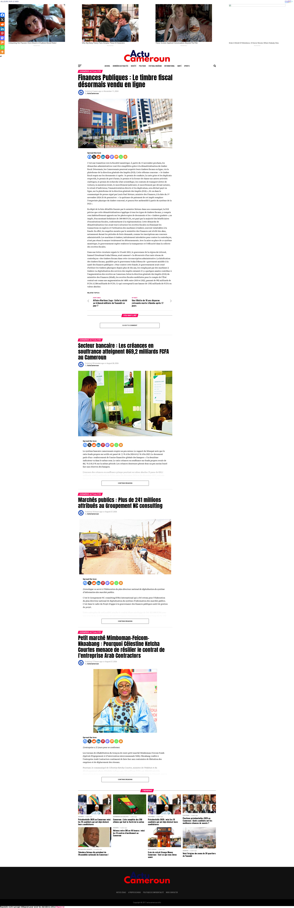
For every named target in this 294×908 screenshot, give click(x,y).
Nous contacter (172, 892)
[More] (125, 157)
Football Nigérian (155, 66)
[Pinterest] (107, 157)
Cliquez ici (59, 907)
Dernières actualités (120, 66)
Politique (142, 66)
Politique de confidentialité (153, 892)
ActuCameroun (93, 93)
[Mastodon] (112, 157)
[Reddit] (98, 157)
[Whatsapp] (121, 157)
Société (133, 66)
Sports (186, 66)
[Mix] (116, 157)
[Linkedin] (103, 157)
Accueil (107, 66)
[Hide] (1, 56)
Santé (179, 66)
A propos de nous (134, 892)
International (169, 66)
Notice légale (121, 892)
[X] (94, 157)
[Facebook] (90, 157)
